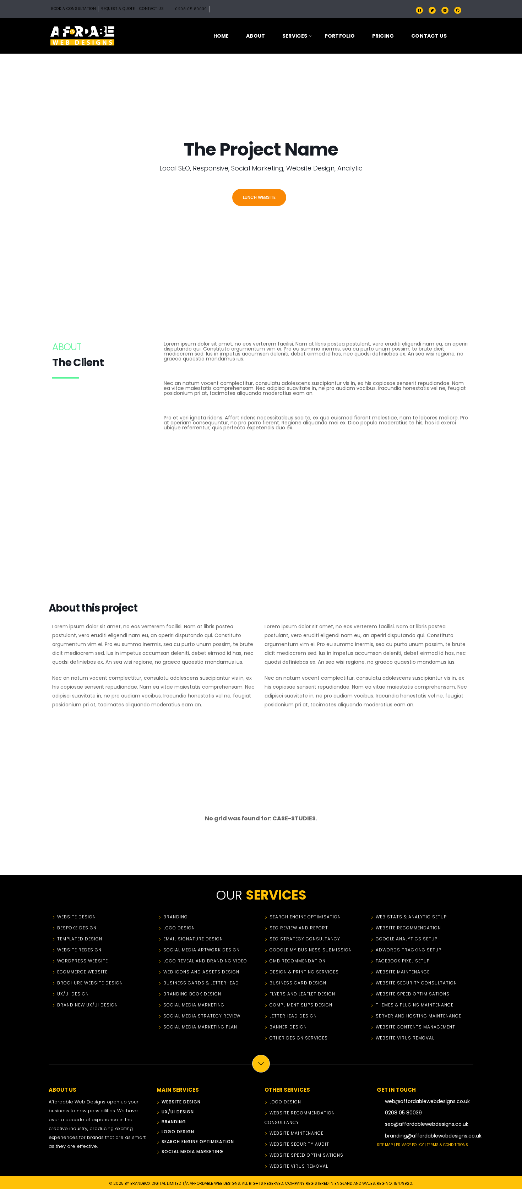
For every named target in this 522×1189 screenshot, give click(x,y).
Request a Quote (117, 8)
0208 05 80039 (191, 9)
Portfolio (340, 35)
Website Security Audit (299, 1144)
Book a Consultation (73, 8)
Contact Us (151, 8)
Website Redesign (79, 950)
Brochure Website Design (90, 983)
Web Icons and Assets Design (201, 972)
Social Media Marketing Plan (200, 1027)
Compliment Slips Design (301, 1005)
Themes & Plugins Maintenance (414, 1005)
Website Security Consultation (416, 983)
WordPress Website (82, 961)
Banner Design (288, 1027)
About (255, 35)
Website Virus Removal (405, 1038)
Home (221, 35)
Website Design (76, 917)
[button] (465, 36)
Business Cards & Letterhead (201, 983)
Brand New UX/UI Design (87, 1005)
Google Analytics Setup (406, 939)
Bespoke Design (77, 928)
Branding (175, 917)
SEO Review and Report (299, 928)
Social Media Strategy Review (201, 1016)
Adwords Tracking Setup (408, 950)
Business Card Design (298, 983)
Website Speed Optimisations (413, 994)
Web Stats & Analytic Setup (411, 917)
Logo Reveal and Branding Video (205, 961)
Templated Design (79, 939)
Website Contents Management (415, 1027)
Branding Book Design (192, 994)
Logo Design (179, 928)
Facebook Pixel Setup (403, 961)
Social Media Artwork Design (201, 950)
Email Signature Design (193, 939)
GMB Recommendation (298, 961)
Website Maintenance (403, 972)
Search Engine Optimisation (305, 917)
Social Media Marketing (193, 1005)
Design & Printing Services (304, 972)
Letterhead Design (293, 1016)
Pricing (383, 35)
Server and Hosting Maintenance (418, 1016)
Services (294, 35)
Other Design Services (299, 1038)
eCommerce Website (82, 972)
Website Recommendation (408, 928)
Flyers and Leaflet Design (302, 994)
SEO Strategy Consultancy (305, 939)
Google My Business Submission (311, 950)
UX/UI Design (73, 994)
